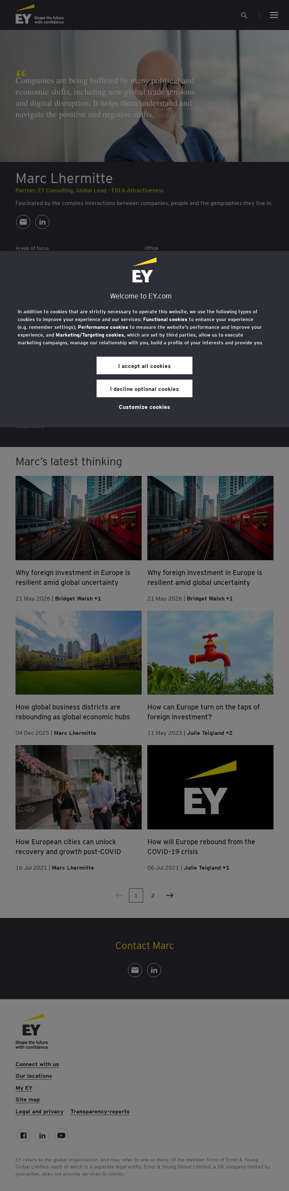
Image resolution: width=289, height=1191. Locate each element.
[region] (144, 339)
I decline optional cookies (144, 388)
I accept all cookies (144, 365)
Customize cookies (144, 406)
